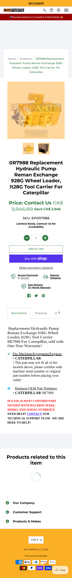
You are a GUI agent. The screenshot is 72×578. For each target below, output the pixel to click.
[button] (44, 10)
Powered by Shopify (36, 555)
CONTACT (34, 413)
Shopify (25, 278)
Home (12, 58)
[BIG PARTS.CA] (14, 10)
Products (26, 58)
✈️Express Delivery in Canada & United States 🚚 (36, 17)
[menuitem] (44, 10)
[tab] (19, 313)
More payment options (36, 268)
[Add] (45, 238)
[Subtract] (27, 238)
